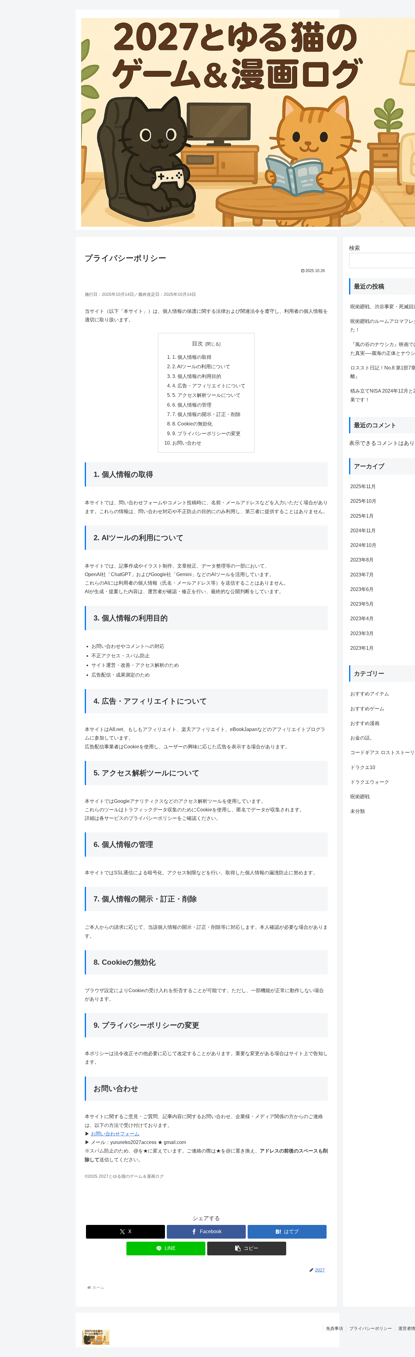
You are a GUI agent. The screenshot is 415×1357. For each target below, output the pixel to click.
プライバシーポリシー (370, 1328)
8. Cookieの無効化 (192, 423)
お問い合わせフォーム (115, 1133)
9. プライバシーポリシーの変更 (206, 433)
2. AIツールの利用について (201, 366)
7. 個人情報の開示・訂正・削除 (206, 414)
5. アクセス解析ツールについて (206, 395)
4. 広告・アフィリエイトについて (208, 385)
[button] (246, 1248)
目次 (197, 344)
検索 (354, 248)
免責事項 (334, 1328)
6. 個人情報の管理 (191, 404)
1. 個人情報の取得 (191, 357)
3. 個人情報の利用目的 (196, 376)
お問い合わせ (186, 443)
